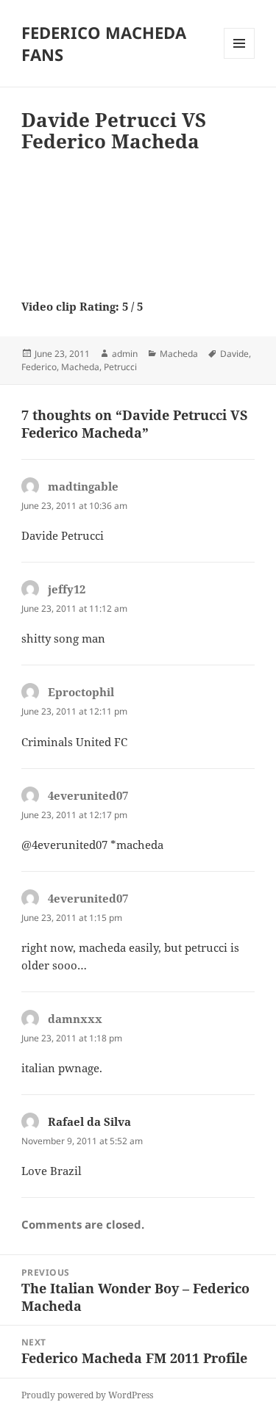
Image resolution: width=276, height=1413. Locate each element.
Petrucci (120, 367)
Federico (39, 367)
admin (125, 353)
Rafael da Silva (89, 1121)
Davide (234, 353)
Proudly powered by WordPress (87, 1395)
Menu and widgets (239, 58)
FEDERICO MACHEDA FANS (103, 43)
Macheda (179, 353)
